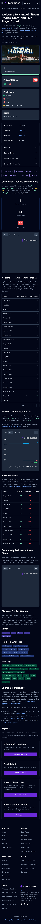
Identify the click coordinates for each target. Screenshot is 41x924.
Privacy (7, 920)
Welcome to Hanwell (9, 28)
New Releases (26, 844)
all (19, 235)
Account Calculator (9, 904)
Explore (5, 908)
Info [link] (6, 175)
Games (8, 8)
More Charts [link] (25, 175)
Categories (6, 864)
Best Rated (25, 832)
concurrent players (23, 30)
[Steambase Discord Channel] (21, 904)
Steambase (24, 891)
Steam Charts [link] (8, 171)
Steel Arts (22, 130)
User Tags (6, 868)
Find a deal (19, 815)
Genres (4, 860)
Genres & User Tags (11, 158)
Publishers (6, 876)
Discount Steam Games (29, 864)
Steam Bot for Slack (9, 897)
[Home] (2, 8)
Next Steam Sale (8, 900)
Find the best (19, 772)
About (25, 920)
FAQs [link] (35, 175)
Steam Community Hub (16, 718)
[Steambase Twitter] (28, 904)
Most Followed (26, 840)
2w (5, 235)
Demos (4, 840)
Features (7, 147)
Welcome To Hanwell (19, 8)
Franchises (6, 880)
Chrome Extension (9, 889)
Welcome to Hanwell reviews (12, 427)
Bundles (5, 844)
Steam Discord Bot (9, 893)
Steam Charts (7, 847)
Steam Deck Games (28, 851)
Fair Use (19, 920)
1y (15, 235)
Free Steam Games (28, 868)
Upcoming (25, 847)
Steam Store (20, 714)
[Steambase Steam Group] (24, 904)
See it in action (19, 795)
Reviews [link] (20, 171)
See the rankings (19, 754)
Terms (13, 920)
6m (10, 432)
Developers (6, 872)
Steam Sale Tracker (28, 860)
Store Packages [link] (33, 171)
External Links (9, 153)
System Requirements (12, 164)
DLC (3, 836)
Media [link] (14, 175)
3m (10, 235)
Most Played (25, 836)
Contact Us (32, 920)
